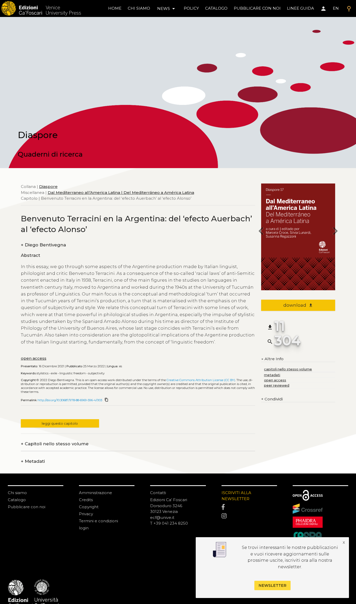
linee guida (300, 8)
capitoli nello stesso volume (288, 369)
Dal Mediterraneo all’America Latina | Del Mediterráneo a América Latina (121, 192)
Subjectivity (96, 373)
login (84, 527)
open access (33, 358)
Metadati (33, 461)
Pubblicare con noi (26, 506)
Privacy (86, 513)
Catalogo (17, 499)
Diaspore (48, 186)
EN (336, 8)
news (167, 8)
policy (191, 8)
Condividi (272, 398)
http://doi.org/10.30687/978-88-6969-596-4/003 (70, 400)
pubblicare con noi (257, 8)
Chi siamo (17, 492)
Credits (86, 499)
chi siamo (139, 8)
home (114, 8)
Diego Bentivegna (43, 244)
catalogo (216, 8)
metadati (272, 375)
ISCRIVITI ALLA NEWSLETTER (236, 495)
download (298, 305)
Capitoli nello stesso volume (55, 443)
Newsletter (272, 585)
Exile (54, 373)
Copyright (89, 506)
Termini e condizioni (98, 520)
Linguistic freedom (72, 373)
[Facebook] (249, 507)
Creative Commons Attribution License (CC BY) (201, 380)
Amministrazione (95, 492)
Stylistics (42, 373)
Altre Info (272, 359)
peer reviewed (276, 385)
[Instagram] (249, 516)
